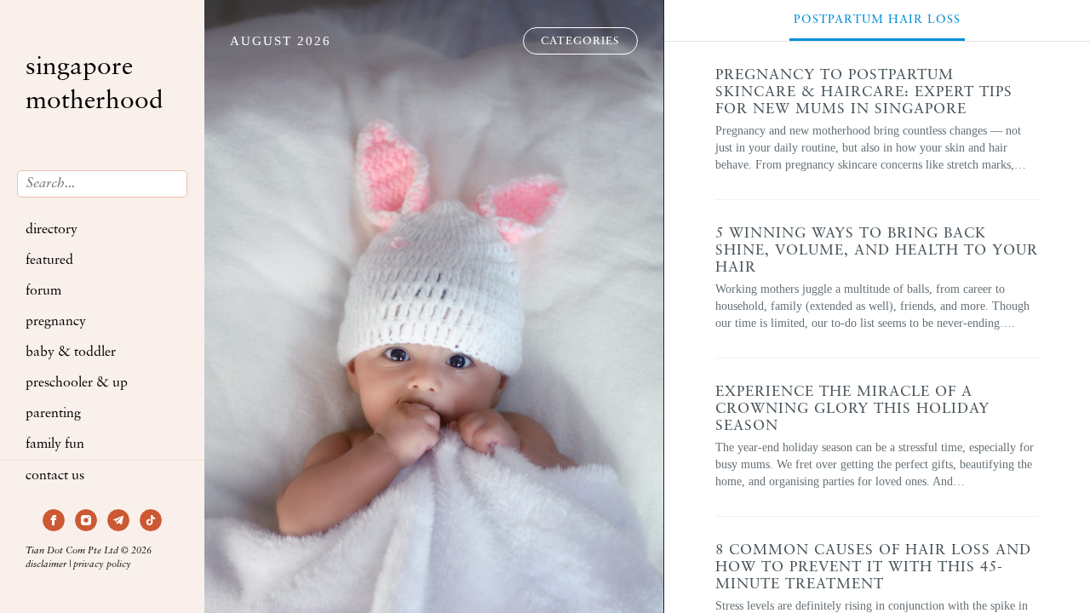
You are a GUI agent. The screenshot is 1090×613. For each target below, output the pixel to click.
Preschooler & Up (77, 383)
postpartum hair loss (877, 20)
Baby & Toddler (71, 352)
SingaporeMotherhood (95, 84)
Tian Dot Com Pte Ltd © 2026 (89, 551)
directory (51, 230)
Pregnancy (56, 322)
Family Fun (55, 444)
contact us (55, 476)
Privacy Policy (102, 565)
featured (49, 260)
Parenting (53, 414)
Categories (580, 41)
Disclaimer (46, 565)
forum (43, 291)
